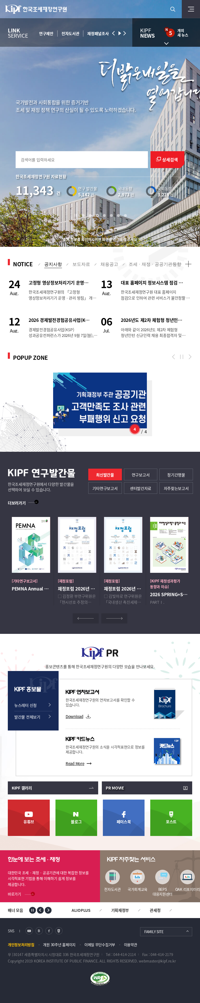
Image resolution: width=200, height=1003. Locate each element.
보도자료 (81, 264)
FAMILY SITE (154, 931)
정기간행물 (176, 474)
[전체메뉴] (191, 9)
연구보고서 (141, 474)
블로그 (76, 821)
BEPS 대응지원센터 (162, 891)
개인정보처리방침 (21, 944)
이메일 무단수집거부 (99, 944)
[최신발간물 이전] (86, 618)
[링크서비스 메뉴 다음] (124, 33)
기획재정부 (120, 910)
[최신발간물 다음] (114, 618)
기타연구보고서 (104, 488)
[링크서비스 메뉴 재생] (119, 33)
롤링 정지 (182, 357)
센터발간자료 (140, 488)
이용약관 (130, 944)
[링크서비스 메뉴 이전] (113, 33)
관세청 (155, 910)
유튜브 (28, 821)
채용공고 (109, 264)
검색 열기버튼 (173, 9)
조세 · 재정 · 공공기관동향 (155, 264)
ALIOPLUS (81, 910)
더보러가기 (17, 503)
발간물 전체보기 (27, 717)
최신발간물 (105, 474)
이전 (174, 357)
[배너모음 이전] (40, 910)
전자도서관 (112, 889)
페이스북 (124, 821)
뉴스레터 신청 (25, 705)
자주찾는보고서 (176, 488)
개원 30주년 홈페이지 (59, 944)
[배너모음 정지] (32, 910)
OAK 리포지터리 (187, 889)
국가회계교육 (137, 889)
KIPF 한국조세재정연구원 (36, 9)
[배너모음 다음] (48, 910)
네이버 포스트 (59, 930)
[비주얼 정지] (77, 215)
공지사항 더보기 (188, 264)
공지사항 (53, 264)
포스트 (171, 821)
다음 (189, 357)
